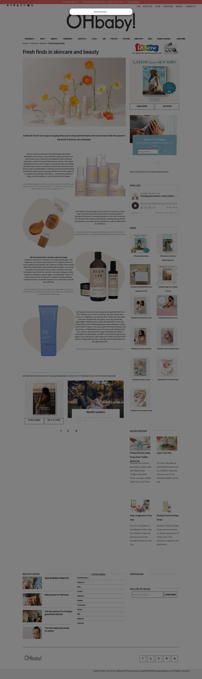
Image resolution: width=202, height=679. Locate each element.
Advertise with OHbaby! (100, 11)
